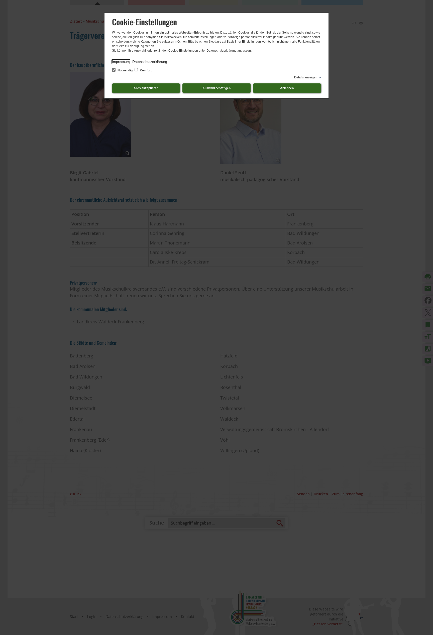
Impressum (121, 62)
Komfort (145, 70)
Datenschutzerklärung (149, 62)
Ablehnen (287, 88)
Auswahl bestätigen (216, 88)
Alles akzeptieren (146, 88)
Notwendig (125, 70)
